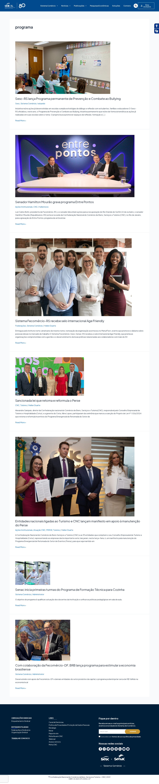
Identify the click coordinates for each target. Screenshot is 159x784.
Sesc (17, 103)
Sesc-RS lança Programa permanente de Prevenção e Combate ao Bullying (68, 99)
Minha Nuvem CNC (56, 736)
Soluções (116, 6)
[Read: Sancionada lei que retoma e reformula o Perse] (49, 376)
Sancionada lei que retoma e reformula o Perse (47, 400)
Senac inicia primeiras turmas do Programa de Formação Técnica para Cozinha (69, 589)
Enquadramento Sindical (20, 721)
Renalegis (52, 728)
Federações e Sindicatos (20, 730)
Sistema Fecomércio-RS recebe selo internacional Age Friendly (60, 321)
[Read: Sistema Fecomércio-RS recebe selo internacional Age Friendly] (73, 277)
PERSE (49, 530)
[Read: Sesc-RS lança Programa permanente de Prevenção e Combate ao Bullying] (62, 67)
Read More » (20, 120)
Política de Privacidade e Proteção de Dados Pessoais (69, 725)
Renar (51, 731)
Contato (127, 6)
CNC (35, 207)
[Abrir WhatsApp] (153, 778)
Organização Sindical (19, 732)
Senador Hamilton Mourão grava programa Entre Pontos (54, 202)
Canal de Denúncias (56, 722)
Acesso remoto (55, 742)
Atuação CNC (39, 530)
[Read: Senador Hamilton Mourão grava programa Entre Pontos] (74, 166)
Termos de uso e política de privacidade (126, 737)
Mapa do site (53, 733)
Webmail (52, 739)
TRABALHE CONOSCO (20, 738)
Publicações (79, 6)
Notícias (64, 6)
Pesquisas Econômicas (99, 6)
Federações (20, 325)
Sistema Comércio (48, 6)
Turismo (23, 405)
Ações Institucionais (24, 207)
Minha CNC (53, 745)
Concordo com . (121, 737)
